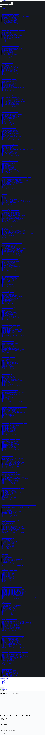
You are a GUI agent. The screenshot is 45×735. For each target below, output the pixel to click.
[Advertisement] (22, 704)
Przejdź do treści (3, 0)
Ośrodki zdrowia (5, 682)
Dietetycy (4, 684)
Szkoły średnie (12, 733)
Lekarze (3, 681)
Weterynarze (4, 683)
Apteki (3, 680)
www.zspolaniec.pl (6, 728)
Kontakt (3, 685)
